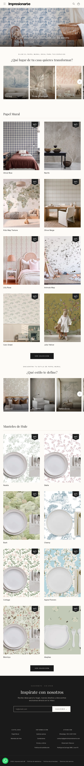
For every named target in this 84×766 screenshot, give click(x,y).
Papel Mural (11, 114)
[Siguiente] (79, 81)
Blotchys (6, 657)
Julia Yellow (49, 345)
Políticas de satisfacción (42, 747)
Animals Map (49, 287)
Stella (46, 485)
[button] (4, 3)
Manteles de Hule (15, 426)
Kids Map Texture (10, 230)
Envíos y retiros (41, 743)
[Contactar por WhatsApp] (5, 761)
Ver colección (42, 356)
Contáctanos (41, 738)
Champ (47, 542)
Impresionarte (19, 761)
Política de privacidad (51, 761)
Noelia (6, 485)
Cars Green (8, 345)
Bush (5, 542)
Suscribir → (61, 709)
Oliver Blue (7, 173)
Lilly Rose (7, 287)
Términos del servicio (67, 761)
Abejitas (47, 657)
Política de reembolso (34, 761)
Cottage (6, 600)
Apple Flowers (50, 600)
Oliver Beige (49, 230)
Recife (46, 173)
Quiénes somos (41, 734)
